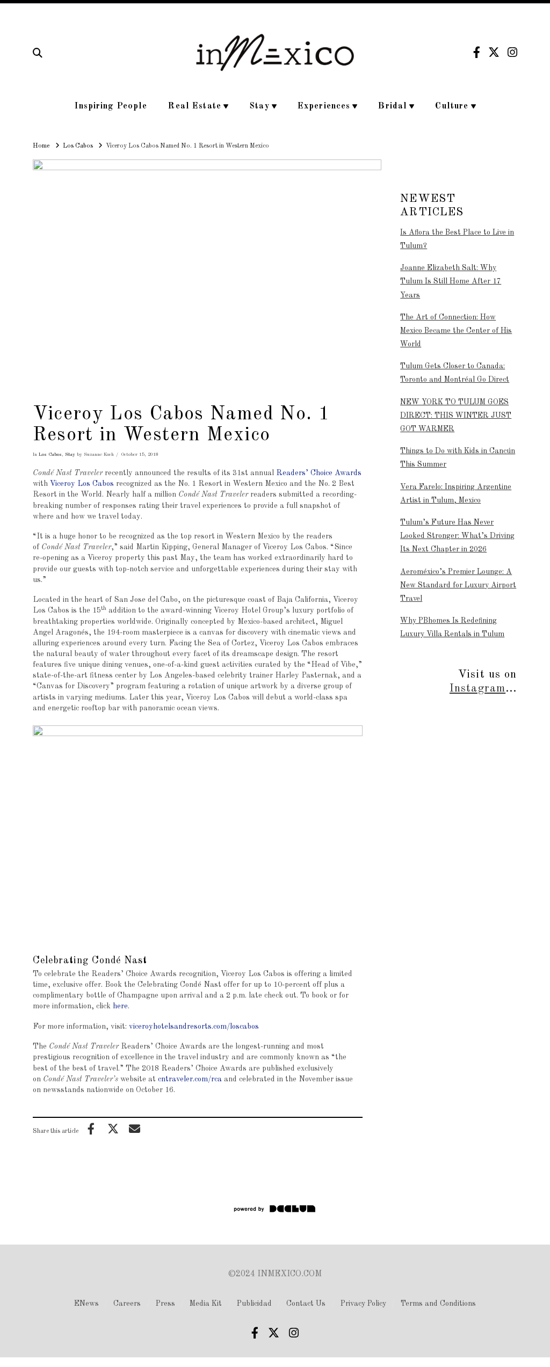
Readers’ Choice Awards (318, 473)
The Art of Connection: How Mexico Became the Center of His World (456, 331)
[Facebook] (476, 52)
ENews (86, 1303)
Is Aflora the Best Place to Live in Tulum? (457, 239)
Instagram (477, 688)
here (120, 1006)
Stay (70, 454)
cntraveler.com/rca (190, 1079)
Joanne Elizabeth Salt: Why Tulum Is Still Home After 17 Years (450, 281)
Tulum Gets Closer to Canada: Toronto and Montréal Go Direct (454, 372)
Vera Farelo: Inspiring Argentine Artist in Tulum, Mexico (455, 493)
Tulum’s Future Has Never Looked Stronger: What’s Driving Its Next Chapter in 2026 (457, 536)
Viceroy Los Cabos (82, 484)
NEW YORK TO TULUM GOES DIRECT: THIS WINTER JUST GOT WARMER (455, 415)
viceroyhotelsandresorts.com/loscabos (194, 1026)
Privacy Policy (363, 1303)
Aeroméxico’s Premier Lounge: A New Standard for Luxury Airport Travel (458, 585)
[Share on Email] (135, 1129)
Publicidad (254, 1303)
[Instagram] (512, 52)
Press (165, 1303)
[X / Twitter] (494, 52)
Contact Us (305, 1303)
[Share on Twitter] (113, 1129)
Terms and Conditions (438, 1303)
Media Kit (206, 1303)
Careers (127, 1303)
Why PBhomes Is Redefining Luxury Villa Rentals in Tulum (452, 627)
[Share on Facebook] (91, 1129)
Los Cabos (50, 454)
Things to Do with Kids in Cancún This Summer (457, 457)
